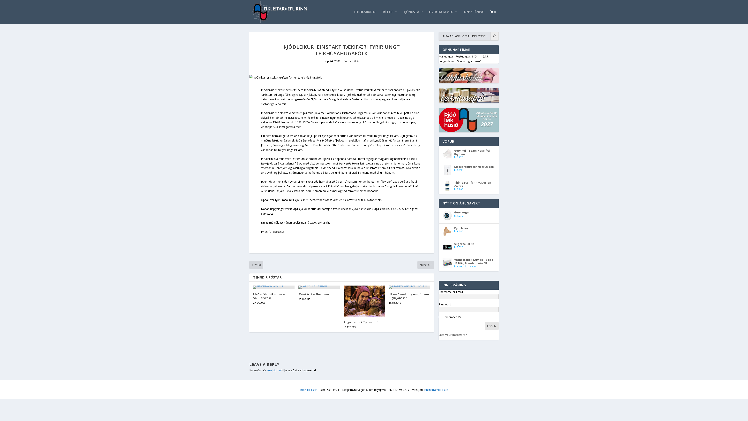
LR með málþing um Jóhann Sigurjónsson (409, 296)
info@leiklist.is (308, 390)
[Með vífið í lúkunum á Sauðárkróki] (274, 287)
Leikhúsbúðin (365, 12)
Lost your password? (453, 335)
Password (445, 304)
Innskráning (473, 12)
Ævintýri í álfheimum (313, 294)
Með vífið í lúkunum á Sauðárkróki (269, 296)
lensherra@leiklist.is (436, 390)
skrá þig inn (273, 370)
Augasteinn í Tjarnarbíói (361, 322)
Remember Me (452, 317)
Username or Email (451, 292)
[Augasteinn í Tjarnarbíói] (364, 301)
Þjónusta (411, 12)
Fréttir (387, 12)
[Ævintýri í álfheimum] (319, 287)
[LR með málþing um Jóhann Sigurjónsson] (409, 287)
